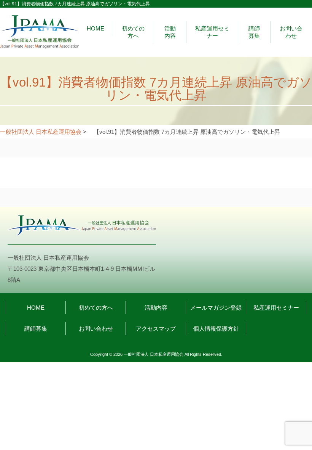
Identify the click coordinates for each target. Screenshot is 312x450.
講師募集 (254, 32)
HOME (95, 28)
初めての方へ (133, 32)
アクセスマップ (156, 328)
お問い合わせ (291, 32)
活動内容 (170, 32)
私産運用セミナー (212, 32)
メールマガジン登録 (216, 307)
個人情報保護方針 (216, 328)
